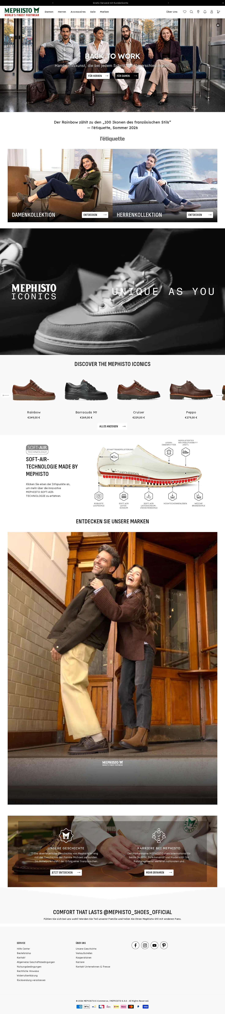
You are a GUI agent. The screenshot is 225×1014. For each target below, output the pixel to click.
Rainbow (34, 412)
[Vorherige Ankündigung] (52, 3)
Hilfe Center (23, 948)
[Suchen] (191, 11)
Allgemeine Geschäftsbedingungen (36, 962)
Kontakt (21, 957)
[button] (205, 11)
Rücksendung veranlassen (31, 980)
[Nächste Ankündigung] (168, 3)
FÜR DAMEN (123, 76)
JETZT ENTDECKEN (62, 872)
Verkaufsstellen (84, 953)
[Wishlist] (184, 11)
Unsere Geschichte (86, 948)
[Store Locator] (198, 11)
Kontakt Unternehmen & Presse (93, 966)
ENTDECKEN (90, 215)
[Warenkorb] (218, 11)
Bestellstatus (24, 953)
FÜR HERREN (95, 76)
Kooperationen (84, 957)
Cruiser (138, 412)
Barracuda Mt (86, 412)
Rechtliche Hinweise (28, 971)
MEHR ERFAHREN (155, 872)
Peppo (191, 412)
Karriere (80, 962)
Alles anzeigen (108, 426)
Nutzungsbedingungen (29, 966)
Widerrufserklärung (27, 975)
